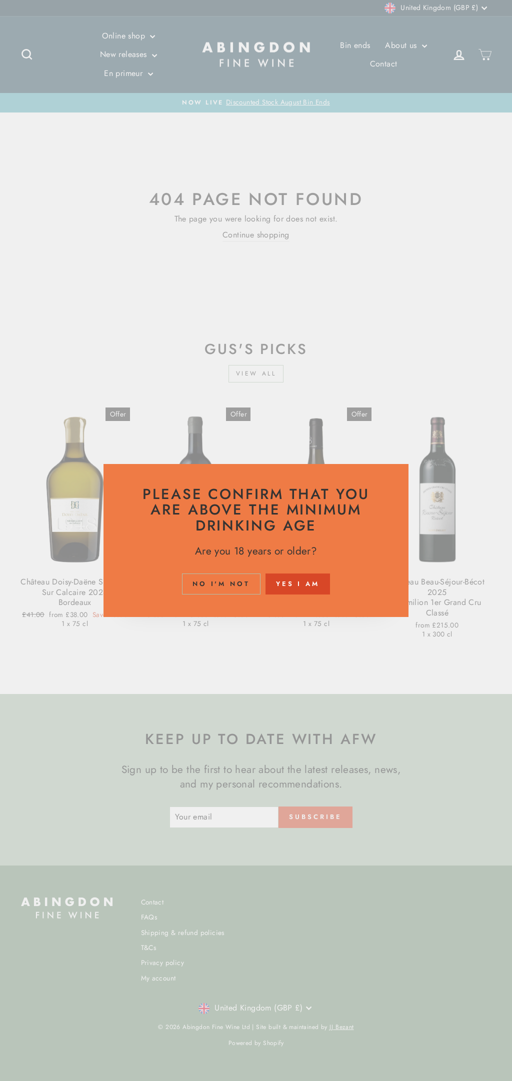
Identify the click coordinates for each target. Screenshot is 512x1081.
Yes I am (298, 583)
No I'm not (221, 583)
